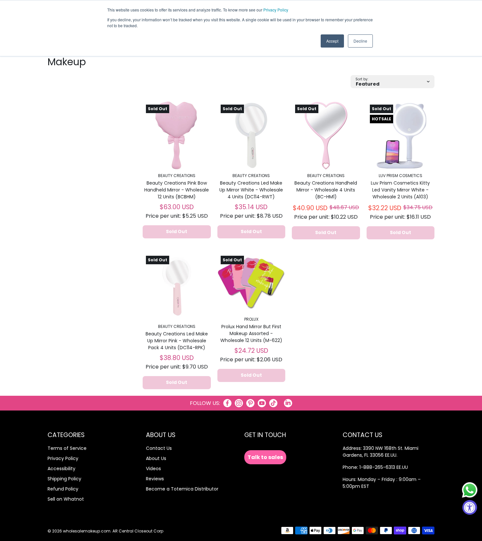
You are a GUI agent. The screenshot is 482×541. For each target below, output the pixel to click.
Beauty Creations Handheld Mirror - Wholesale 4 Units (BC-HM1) (325, 190)
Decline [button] (360, 41)
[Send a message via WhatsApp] (470, 490)
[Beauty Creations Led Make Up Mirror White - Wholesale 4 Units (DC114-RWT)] (251, 135)
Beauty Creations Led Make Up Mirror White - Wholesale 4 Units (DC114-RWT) (251, 190)
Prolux (251, 319)
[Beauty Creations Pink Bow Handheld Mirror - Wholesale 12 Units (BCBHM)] (177, 135)
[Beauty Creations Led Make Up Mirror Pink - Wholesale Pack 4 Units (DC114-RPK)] (177, 286)
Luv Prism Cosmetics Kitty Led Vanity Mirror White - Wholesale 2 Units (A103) (400, 190)
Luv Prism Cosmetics (400, 175)
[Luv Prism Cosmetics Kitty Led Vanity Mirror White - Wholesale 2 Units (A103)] (401, 135)
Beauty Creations (176, 175)
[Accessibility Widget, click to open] (469, 507)
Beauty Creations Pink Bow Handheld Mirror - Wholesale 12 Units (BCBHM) (176, 190)
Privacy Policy (275, 9)
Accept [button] (332, 41)
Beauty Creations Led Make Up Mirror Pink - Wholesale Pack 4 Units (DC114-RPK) (177, 341)
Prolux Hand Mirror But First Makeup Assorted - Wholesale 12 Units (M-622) (251, 333)
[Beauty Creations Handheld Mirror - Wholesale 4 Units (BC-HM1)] (326, 135)
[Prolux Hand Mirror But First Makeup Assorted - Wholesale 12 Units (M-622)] (251, 282)
